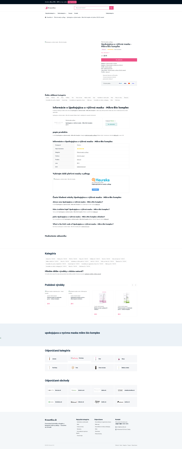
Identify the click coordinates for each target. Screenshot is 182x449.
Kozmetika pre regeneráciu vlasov (77, 100)
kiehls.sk (103, 402)
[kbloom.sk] (74, 402)
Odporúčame (134, 445)
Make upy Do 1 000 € (110, 264)
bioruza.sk (58, 390)
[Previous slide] (132, 285)
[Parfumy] (74, 358)
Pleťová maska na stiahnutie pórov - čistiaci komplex (54, 298)
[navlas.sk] (120, 402)
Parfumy (53, 97)
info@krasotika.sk (121, 427)
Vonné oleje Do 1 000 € (73, 264)
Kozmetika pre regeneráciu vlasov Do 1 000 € (92, 264)
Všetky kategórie (110, 13)
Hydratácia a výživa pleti (103, 97)
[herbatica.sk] (51, 402)
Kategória (125, 445)
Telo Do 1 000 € (106, 259)
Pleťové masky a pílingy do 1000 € (114, 65)
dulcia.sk (108, 72)
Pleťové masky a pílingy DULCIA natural (117, 70)
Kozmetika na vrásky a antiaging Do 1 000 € (56, 266)
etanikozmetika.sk (130, 390)
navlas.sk (127, 402)
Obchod (117, 445)
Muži (112, 97)
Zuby (94, 97)
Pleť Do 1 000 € (73, 259)
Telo (73, 97)
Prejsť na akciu (72, 2)
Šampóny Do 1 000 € (121, 261)
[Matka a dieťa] (119, 367)
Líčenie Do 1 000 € (50, 259)
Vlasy (62, 97)
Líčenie (47, 97)
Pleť (58, 97)
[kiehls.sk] (97, 402)
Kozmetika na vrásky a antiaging (101, 100)
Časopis (70, 13)
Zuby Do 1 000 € (65, 261)
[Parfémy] (49, 367)
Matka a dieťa (87, 97)
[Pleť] (96, 358)
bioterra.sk (81, 390)
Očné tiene (117, 100)
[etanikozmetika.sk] (120, 390)
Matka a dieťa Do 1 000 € (52, 261)
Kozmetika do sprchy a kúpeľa (53, 100)
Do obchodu (119, 60)
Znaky (121, 445)
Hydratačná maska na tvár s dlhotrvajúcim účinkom (78, 298)
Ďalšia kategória (61, 13)
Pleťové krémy (98, 433)
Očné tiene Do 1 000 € (84, 266)
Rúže (112, 100)
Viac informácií (105, 52)
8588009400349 (108, 68)
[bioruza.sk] (51, 390)
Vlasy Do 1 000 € (83, 259)
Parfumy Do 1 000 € (62, 259)
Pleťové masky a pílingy (107, 42)
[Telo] (72, 367)
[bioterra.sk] (74, 390)
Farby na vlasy (118, 97)
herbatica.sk (58, 402)
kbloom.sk (81, 402)
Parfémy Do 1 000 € (95, 259)
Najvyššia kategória (50, 13)
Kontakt (76, 13)
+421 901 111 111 (121, 424)
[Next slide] (135, 285)
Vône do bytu (79, 97)
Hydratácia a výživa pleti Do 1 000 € (79, 261)
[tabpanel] (56, 42)
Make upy (89, 100)
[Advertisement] (91, 29)
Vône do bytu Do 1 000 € (118, 259)
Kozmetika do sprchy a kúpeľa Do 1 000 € (56, 264)
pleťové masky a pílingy (91, 135)
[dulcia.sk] (97, 390)
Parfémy (67, 97)
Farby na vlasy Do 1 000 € (107, 261)
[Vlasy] (119, 358)
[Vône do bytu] (96, 367)
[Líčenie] (49, 358)
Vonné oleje (64, 100)
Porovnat (95, 189)
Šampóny (126, 97)
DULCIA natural (108, 67)
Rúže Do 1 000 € (73, 266)
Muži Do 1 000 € (95, 261)
